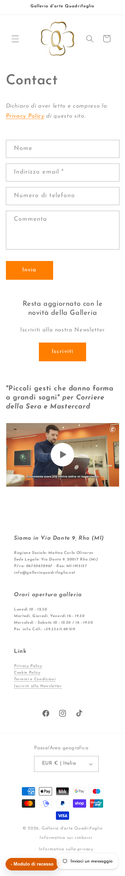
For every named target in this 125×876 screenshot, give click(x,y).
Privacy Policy (25, 116)
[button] (15, 38)
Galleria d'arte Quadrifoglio (72, 828)
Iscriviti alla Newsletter (38, 686)
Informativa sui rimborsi (66, 838)
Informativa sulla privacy (66, 849)
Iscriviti (62, 351)
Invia (29, 270)
